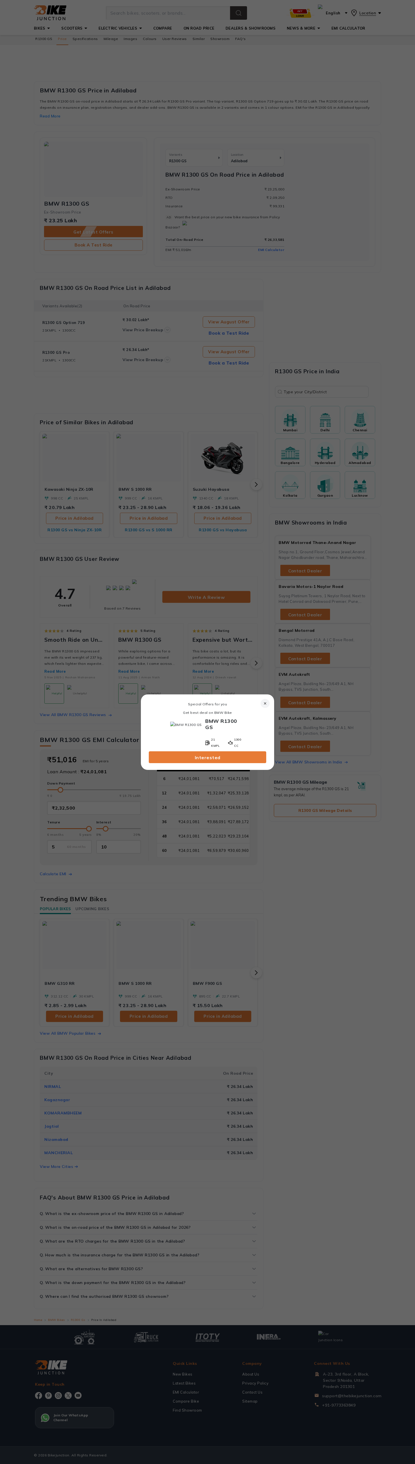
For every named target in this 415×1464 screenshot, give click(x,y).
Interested (207, 757)
